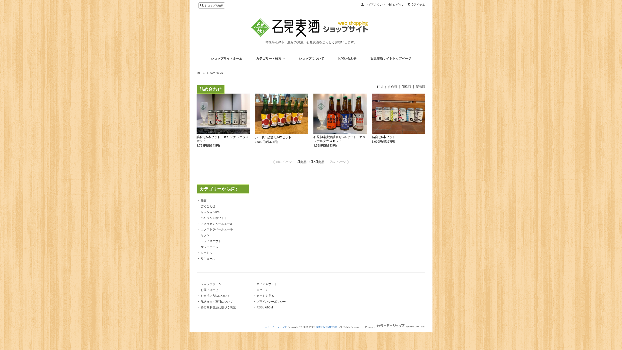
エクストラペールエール (217, 229)
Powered (370, 327)
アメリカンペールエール (217, 224)
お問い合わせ (347, 58)
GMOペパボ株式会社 (327, 327)
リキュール (208, 258)
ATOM (269, 307)
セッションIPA (210, 212)
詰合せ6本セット (384, 137)
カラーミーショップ (276, 327)
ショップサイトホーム (226, 58)
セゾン (205, 235)
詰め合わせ (217, 72)
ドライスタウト (211, 241)
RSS (260, 307)
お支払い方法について (215, 296)
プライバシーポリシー (271, 301)
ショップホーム (211, 284)
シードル (206, 252)
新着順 (420, 86)
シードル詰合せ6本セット (273, 137)
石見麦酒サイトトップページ (390, 58)
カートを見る (265, 296)
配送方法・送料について (217, 301)
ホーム (201, 72)
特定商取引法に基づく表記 (218, 307)
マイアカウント (375, 4)
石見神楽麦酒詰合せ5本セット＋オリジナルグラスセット (339, 139)
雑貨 (204, 200)
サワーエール (209, 247)
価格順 (406, 86)
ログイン (399, 4)
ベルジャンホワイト (214, 218)
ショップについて (311, 58)
